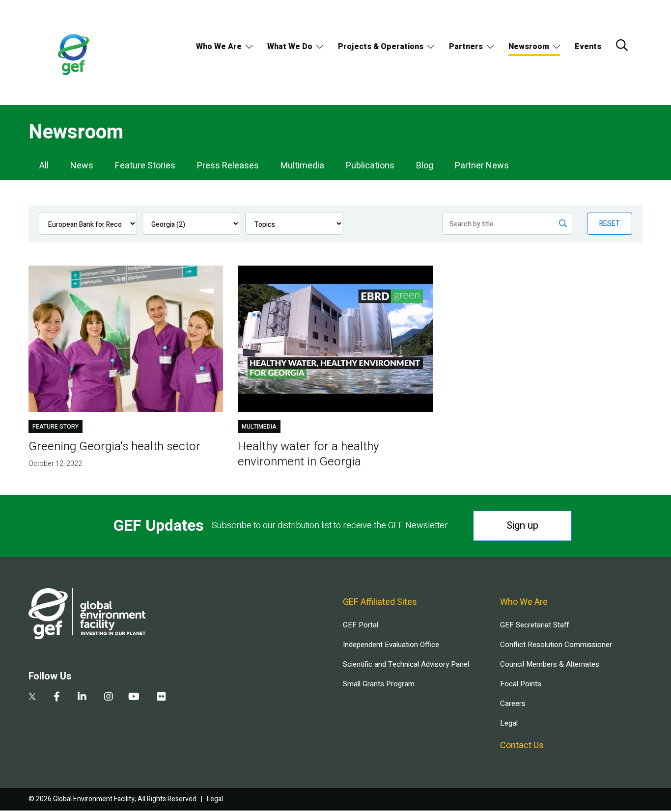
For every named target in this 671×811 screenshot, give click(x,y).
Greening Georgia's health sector (114, 446)
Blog (424, 165)
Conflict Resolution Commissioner (556, 644)
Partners (466, 47)
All (44, 165)
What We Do (289, 47)
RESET (609, 223)
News (81, 165)
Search (622, 45)
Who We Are (219, 47)
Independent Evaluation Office (391, 644)
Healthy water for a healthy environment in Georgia (308, 454)
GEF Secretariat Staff (534, 625)
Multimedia (302, 165)
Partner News (482, 165)
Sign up (522, 525)
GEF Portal (360, 625)
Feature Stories (145, 165)
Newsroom (528, 47)
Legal (509, 723)
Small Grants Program (379, 683)
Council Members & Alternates (549, 664)
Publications (370, 165)
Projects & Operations (380, 47)
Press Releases (228, 165)
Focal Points (520, 683)
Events (588, 47)
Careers (513, 703)
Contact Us (522, 745)
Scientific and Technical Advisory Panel (406, 664)
